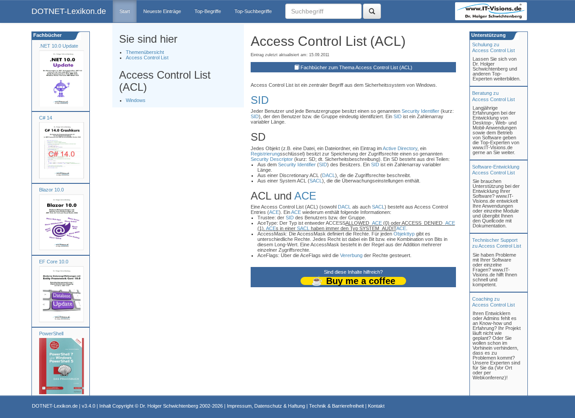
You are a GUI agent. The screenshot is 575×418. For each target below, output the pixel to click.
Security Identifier (420, 111)
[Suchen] (372, 11)
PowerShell (51, 333)
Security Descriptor (272, 159)
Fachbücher (47, 35)
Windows (136, 100)
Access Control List (147, 57)
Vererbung (351, 255)
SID (260, 100)
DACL (328, 175)
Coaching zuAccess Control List (493, 301)
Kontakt (376, 406)
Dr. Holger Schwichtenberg (169, 406)
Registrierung (265, 153)
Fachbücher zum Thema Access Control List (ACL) (356, 67)
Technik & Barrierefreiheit (336, 406)
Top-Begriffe (208, 11)
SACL (316, 180)
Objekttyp (404, 233)
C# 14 (45, 117)
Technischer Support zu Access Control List (496, 243)
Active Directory (400, 148)
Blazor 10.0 (51, 189)
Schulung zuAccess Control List (493, 47)
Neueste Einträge (162, 11)
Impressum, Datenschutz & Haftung (266, 406)
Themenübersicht (145, 52)
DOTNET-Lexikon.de (68, 11)
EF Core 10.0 (53, 261)
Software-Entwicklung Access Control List (495, 169)
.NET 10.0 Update (58, 46)
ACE (305, 196)
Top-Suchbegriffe (253, 11)
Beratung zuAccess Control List (493, 96)
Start (124, 11)
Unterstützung (488, 35)
